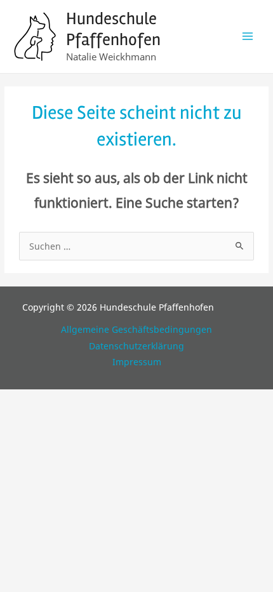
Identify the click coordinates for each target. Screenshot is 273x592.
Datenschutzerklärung (136, 346)
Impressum (136, 362)
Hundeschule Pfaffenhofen (113, 29)
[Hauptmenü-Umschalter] (248, 37)
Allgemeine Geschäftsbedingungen (136, 329)
